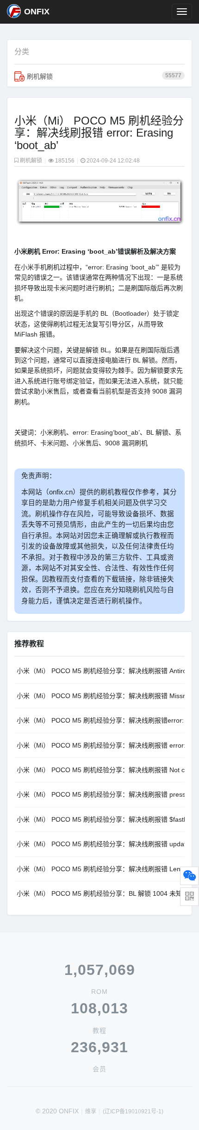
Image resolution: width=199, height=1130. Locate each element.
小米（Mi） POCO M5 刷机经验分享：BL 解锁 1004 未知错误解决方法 (101, 893)
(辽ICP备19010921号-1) (133, 1111)
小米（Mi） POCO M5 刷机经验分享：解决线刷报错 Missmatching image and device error (101, 695)
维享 (90, 1111)
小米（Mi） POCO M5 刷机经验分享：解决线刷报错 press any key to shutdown (101, 794)
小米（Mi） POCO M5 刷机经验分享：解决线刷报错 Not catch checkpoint (101, 770)
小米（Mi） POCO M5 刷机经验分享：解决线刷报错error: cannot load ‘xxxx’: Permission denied (101, 720)
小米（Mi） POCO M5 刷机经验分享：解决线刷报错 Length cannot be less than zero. (101, 869)
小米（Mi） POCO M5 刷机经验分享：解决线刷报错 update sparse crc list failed (101, 844)
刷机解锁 (104, 76)
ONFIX (37, 11)
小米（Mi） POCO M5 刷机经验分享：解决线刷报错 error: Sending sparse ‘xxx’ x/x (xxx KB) (101, 745)
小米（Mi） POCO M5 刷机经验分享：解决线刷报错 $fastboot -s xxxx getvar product (101, 819)
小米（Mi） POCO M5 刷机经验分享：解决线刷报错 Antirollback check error (101, 670)
